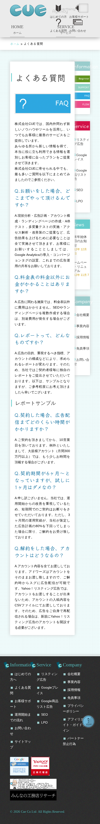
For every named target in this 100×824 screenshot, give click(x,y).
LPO (79, 201)
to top (88, 721)
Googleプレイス (78, 157)
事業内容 (82, 326)
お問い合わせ (77, 29)
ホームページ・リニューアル (79, 271)
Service (44, 665)
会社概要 (82, 315)
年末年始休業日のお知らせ (78, 245)
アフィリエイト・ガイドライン (74, 724)
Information (22, 665)
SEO (79, 190)
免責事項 (82, 348)
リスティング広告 (79, 142)
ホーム (17, 29)
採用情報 (82, 337)
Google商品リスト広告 (78, 174)
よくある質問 (58, 29)
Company (72, 665)
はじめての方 (58, 15)
